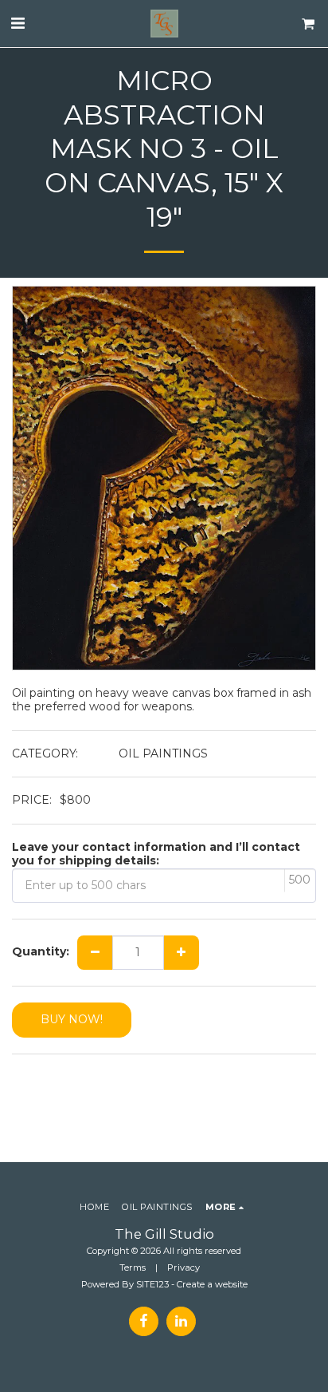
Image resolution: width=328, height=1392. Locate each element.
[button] (17, 23)
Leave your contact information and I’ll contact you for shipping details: (156, 854)
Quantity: (40, 952)
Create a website (212, 1284)
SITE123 (152, 1284)
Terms (132, 1267)
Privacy (183, 1267)
